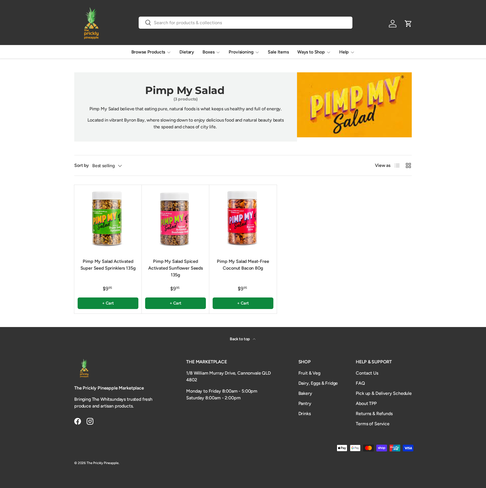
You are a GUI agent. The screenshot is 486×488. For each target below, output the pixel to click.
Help (344, 52)
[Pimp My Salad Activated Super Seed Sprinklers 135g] (108, 218)
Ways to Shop (311, 52)
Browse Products (148, 52)
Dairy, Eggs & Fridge (318, 383)
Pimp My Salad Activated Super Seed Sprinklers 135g (108, 265)
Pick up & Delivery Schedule (384, 393)
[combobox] (246, 23)
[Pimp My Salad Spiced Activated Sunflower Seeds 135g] (175, 218)
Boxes (208, 52)
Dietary (186, 52)
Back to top (240, 339)
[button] (408, 23)
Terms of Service (372, 423)
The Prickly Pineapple (103, 463)
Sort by (81, 165)
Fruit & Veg (309, 373)
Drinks (304, 413)
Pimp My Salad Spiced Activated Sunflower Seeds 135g (175, 268)
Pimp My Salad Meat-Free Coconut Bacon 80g (243, 265)
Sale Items (278, 52)
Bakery (305, 393)
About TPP (366, 403)
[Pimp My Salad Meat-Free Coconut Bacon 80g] (243, 218)
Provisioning (241, 52)
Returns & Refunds (374, 413)
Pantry (304, 403)
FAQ (360, 383)
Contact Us (367, 373)
